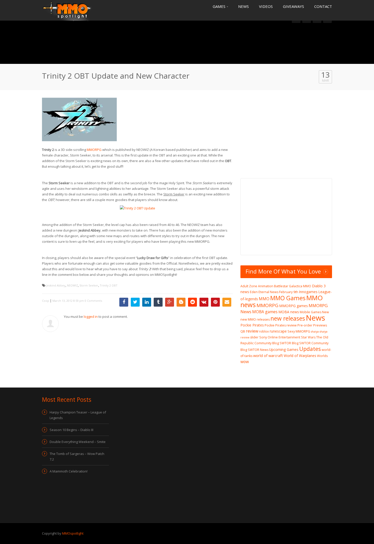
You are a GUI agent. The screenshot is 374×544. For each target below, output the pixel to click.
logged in (91, 316)
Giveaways (293, 6)
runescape (278, 331)
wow (244, 361)
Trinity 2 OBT (109, 285)
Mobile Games (310, 312)
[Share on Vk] (203, 302)
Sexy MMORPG (298, 331)
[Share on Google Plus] (169, 302)
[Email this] (226, 302)
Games (219, 6)
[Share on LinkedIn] (146, 302)
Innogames (308, 291)
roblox (264, 331)
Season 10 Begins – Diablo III (71, 429)
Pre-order (304, 325)
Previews (320, 325)
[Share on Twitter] (135, 302)
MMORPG (94, 149)
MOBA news (288, 311)
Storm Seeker (88, 285)
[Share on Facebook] (123, 302)
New (325, 312)
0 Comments (93, 301)
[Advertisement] (187, 42)
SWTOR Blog (289, 343)
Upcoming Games (283, 349)
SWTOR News (258, 350)
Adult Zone (248, 286)
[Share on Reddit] (192, 302)
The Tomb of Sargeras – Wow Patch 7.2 (77, 456)
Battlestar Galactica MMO (292, 286)
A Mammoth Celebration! (69, 471)
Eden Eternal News (264, 292)
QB (242, 331)
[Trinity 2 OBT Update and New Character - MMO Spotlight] (67, 10)
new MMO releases (255, 319)
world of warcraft (268, 355)
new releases (287, 318)
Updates (310, 348)
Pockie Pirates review (281, 325)
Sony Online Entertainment (279, 337)
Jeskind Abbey (55, 285)
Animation (265, 286)
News (243, 6)
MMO (264, 299)
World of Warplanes (300, 355)
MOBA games (265, 311)
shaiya (315, 331)
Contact (323, 6)
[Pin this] (215, 302)
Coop (45, 301)
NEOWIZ (72, 285)
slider (254, 337)
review (252, 331)
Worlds (322, 356)
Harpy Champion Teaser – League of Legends (78, 415)
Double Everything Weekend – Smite (78, 441)
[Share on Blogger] (181, 302)
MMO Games (288, 298)
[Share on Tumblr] (158, 302)
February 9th (288, 292)
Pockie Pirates (252, 325)
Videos (266, 6)
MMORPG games (293, 305)
